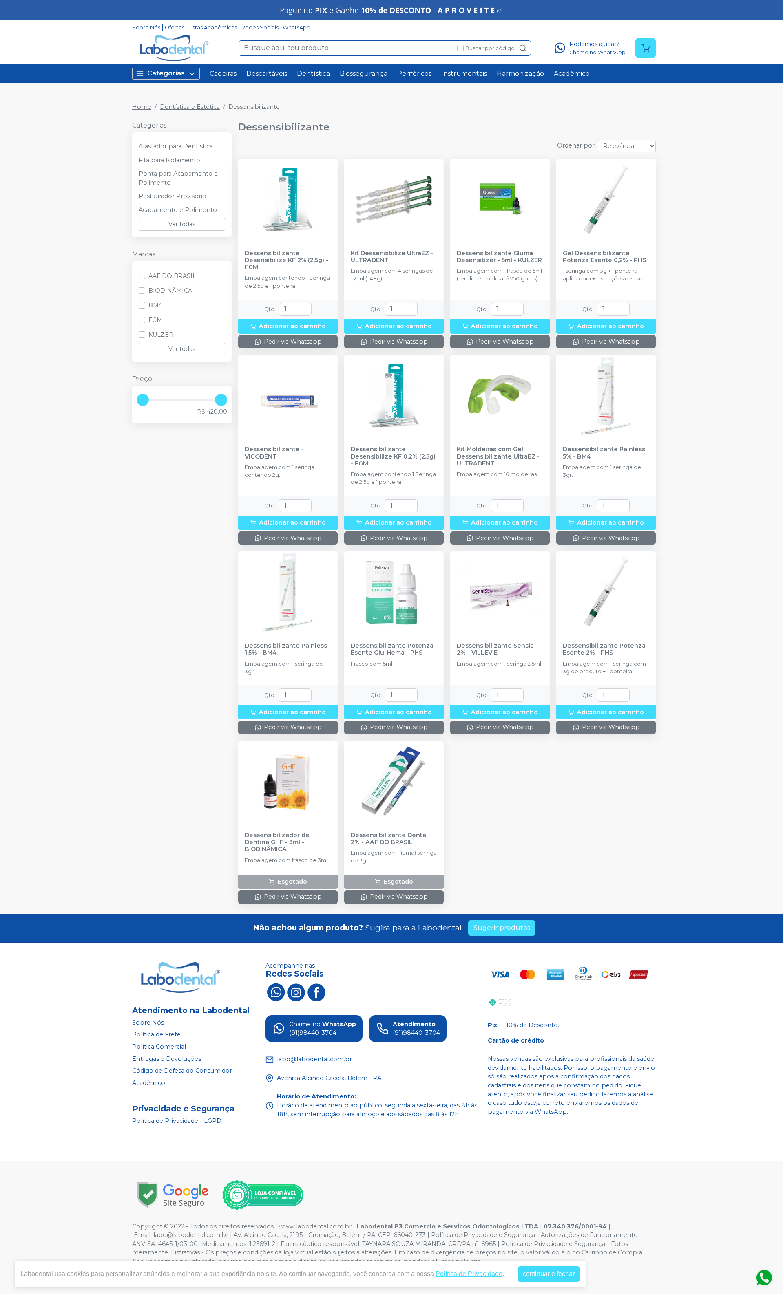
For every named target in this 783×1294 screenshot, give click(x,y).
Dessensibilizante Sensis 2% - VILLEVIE (495, 649)
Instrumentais (464, 73)
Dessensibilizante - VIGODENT (274, 453)
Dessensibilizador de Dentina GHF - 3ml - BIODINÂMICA (277, 842)
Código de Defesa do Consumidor (182, 1070)
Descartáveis (266, 73)
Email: (143, 1235)
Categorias (166, 73)
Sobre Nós (146, 27)
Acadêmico (572, 73)
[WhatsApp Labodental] (275, 991)
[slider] (143, 400)
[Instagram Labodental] (296, 991)
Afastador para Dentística (176, 146)
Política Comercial (159, 1046)
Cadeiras (223, 73)
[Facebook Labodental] (316, 991)
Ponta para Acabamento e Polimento (178, 178)
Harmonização (520, 73)
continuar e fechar (549, 1273)
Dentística (313, 73)
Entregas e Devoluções (166, 1059)
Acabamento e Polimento (178, 210)
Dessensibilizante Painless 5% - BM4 (604, 453)
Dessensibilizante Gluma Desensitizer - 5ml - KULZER (499, 257)
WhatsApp (296, 27)
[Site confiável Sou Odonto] (262, 1194)
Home (141, 106)
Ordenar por (576, 145)
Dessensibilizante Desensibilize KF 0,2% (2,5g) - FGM (393, 456)
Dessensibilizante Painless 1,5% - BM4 (286, 649)
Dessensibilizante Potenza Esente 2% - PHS (604, 649)
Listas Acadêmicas (212, 27)
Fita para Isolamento (169, 160)
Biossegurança (363, 73)
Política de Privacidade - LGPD (176, 1120)
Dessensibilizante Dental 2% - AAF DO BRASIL (389, 839)
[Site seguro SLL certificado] (173, 1195)
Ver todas (181, 224)
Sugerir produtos (501, 928)
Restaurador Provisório (172, 196)
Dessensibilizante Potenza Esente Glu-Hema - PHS (392, 649)
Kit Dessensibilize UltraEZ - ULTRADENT (392, 257)
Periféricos (414, 73)
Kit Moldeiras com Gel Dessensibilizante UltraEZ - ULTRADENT (498, 456)
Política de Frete (156, 1034)
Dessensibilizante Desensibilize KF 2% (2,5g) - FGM (286, 260)
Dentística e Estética (190, 106)
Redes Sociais (260, 27)
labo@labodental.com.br (190, 1235)
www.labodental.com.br (315, 1226)
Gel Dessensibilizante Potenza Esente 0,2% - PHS (604, 257)
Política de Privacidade (469, 1273)
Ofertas (174, 27)
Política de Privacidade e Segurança (483, 1235)
